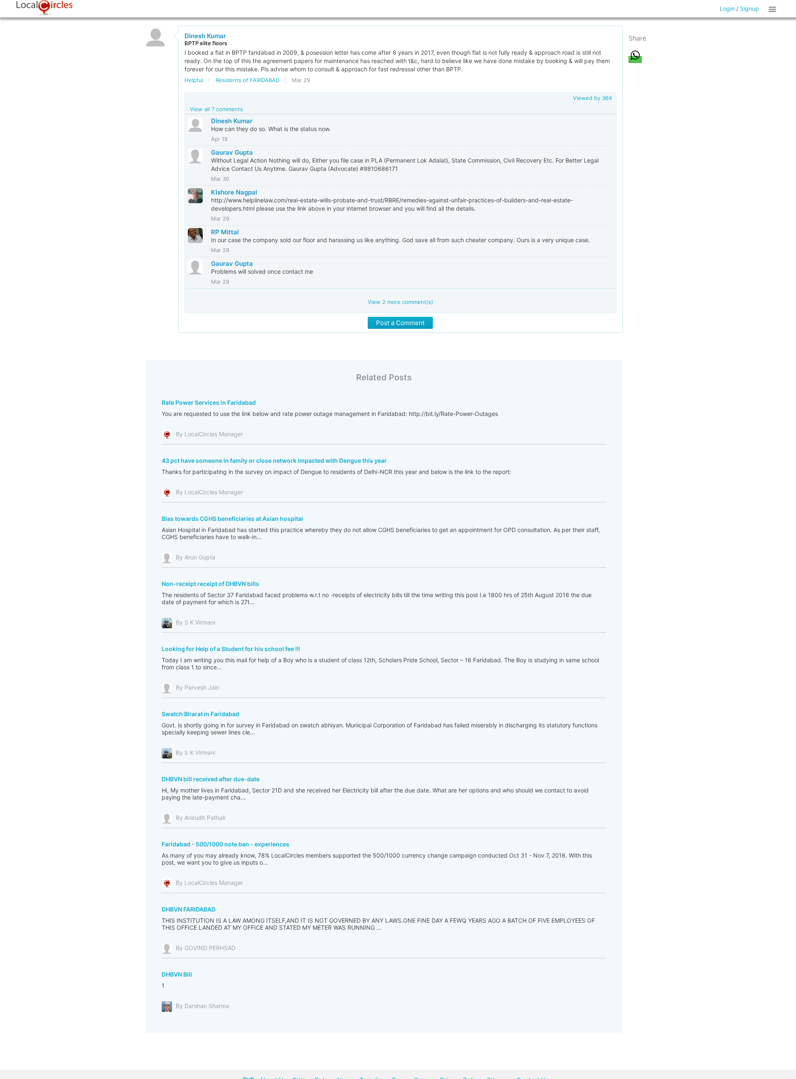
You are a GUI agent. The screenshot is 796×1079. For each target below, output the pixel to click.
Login (727, 8)
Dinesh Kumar (205, 36)
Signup (749, 8)
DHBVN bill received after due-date (211, 779)
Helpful (193, 80)
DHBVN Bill (177, 974)
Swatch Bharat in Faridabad (200, 713)
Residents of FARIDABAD (247, 80)
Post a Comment (400, 323)
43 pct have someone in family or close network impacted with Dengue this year (274, 460)
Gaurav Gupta (232, 152)
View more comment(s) (400, 302)
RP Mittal (225, 232)
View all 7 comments (216, 109)
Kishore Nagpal (234, 192)
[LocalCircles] (44, 8)
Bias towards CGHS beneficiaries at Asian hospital (232, 518)
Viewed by (592, 98)
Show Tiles (773, 8)
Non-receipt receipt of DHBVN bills (210, 583)
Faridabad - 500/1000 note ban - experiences (225, 844)
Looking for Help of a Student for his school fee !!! (231, 648)
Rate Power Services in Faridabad (209, 402)
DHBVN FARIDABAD (189, 909)
